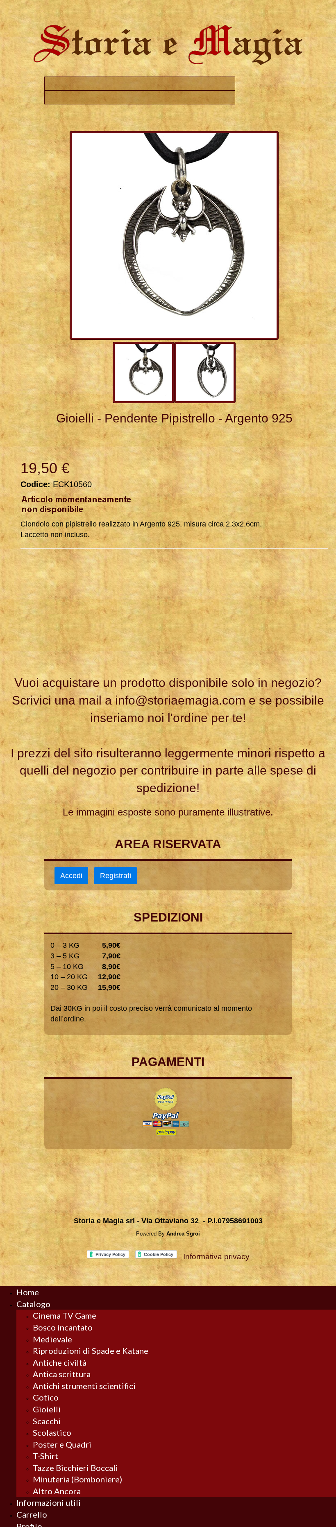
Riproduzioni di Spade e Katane (90, 1350)
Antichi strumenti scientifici (84, 1386)
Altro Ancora (57, 1491)
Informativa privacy (216, 1256)
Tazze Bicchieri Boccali (75, 1468)
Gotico (46, 1397)
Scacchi (47, 1421)
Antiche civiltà (59, 1362)
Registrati (115, 876)
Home (27, 1292)
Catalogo (33, 1304)
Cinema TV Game (64, 1315)
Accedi (71, 876)
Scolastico (52, 1432)
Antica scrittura (62, 1374)
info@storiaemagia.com (180, 700)
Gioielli (47, 1409)
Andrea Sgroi (183, 1234)
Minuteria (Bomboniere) (77, 1479)
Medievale (52, 1339)
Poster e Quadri (62, 1444)
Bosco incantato (63, 1327)
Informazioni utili (48, 1502)
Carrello (31, 1514)
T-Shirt (45, 1456)
